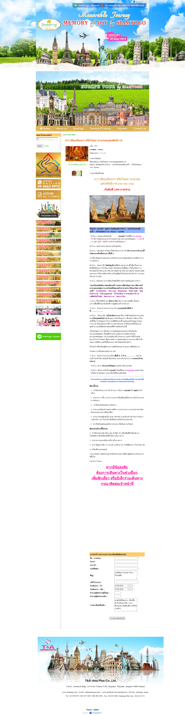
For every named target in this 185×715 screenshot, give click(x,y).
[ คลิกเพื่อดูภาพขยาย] (77, 164)
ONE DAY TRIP (69, 135)
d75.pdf (103, 153)
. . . (130, 586)
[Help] (46, 146)
